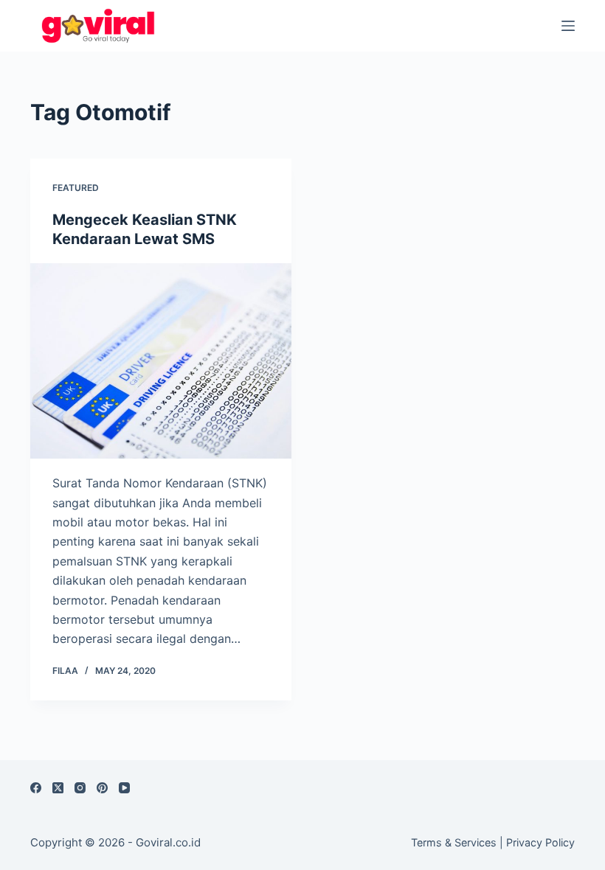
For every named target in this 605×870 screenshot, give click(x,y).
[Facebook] (35, 787)
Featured (75, 187)
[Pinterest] (102, 787)
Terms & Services (454, 842)
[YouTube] (124, 787)
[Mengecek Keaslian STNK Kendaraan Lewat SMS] (160, 361)
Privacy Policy (540, 842)
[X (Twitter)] (57, 787)
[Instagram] (80, 787)
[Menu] (568, 25)
